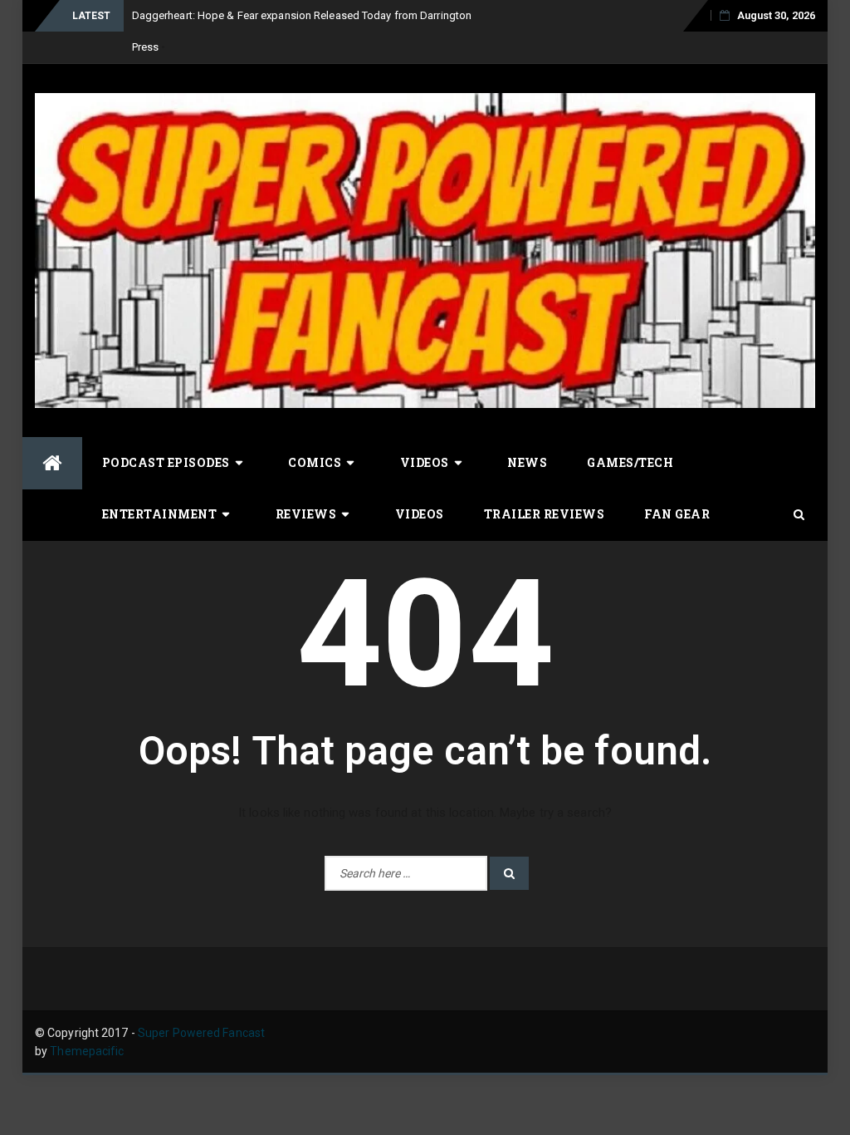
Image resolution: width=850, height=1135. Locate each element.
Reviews (306, 514)
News (527, 462)
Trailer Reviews (544, 514)
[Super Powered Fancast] (52, 463)
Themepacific (87, 1051)
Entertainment (159, 514)
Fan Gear (677, 514)
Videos (424, 462)
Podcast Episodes (166, 462)
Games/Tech (630, 462)
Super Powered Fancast (201, 1032)
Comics (314, 462)
